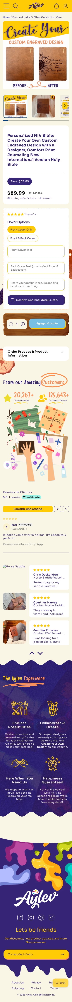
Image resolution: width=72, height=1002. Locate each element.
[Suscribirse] (62, 954)
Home (6, 17)
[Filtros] (57, 509)
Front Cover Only (21, 229)
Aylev (29, 994)
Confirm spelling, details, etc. (37, 300)
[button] (6, 6)
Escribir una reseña (27, 509)
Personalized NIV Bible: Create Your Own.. (37, 17)
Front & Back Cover (22, 238)
